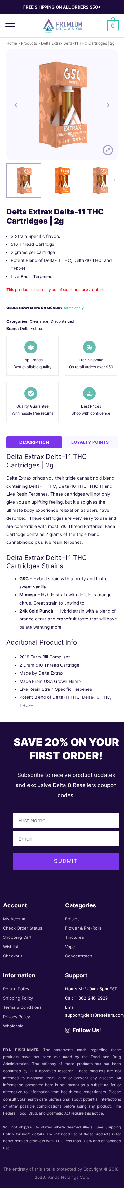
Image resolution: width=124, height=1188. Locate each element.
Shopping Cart (17, 937)
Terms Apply (74, 308)
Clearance (39, 321)
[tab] (34, 442)
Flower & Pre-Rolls (83, 928)
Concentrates (78, 955)
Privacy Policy (16, 1016)
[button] (12, 26)
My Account (15, 918)
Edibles (72, 918)
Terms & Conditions (22, 1007)
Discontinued (62, 321)
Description (34, 442)
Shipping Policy (18, 998)
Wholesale (13, 1025)
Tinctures (74, 937)
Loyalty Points (90, 442)
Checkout (12, 955)
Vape (70, 946)
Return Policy (16, 988)
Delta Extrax (31, 328)
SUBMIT (66, 861)
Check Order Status (22, 928)
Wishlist (10, 946)
